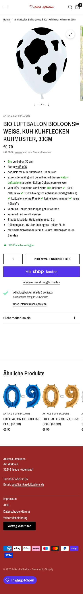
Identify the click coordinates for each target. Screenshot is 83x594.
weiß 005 (21, 166)
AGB (6, 505)
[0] (77, 7)
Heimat (6, 19)
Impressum (10, 498)
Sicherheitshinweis (17, 317)
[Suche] (70, 7)
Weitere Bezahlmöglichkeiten (41, 282)
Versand (18, 152)
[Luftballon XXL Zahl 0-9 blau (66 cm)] (22, 396)
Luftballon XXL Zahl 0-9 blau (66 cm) (21, 421)
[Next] (48, 104)
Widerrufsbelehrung (15, 517)
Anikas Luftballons (17, 413)
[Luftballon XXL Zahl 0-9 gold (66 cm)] (61, 396)
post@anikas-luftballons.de (28, 484)
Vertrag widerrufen (19, 526)
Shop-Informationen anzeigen (29, 304)
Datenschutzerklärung (16, 511)
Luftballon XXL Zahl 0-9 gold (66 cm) (60, 421)
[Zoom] (70, 34)
